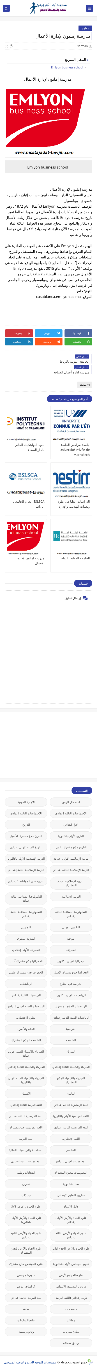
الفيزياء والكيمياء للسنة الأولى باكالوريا (26, 1080)
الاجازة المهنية (26, 802)
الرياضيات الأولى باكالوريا (71, 995)
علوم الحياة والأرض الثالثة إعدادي (70, 1235)
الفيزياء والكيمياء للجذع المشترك (71, 1080)
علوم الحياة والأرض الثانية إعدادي (26, 1235)
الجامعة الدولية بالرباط (75, 558)
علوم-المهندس (26, 1275)
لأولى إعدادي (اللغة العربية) (71, 1298)
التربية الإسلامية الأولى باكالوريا (26, 858)
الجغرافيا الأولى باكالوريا (71, 961)
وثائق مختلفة (71, 1343)
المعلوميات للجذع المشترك (71, 1172)
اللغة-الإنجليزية (71, 1139)
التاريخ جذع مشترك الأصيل (26, 836)
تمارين (26, 1184)
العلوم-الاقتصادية (26, 1018)
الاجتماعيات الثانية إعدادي (26, 813)
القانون (71, 1093)
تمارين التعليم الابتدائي (71, 1195)
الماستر (71, 1150)
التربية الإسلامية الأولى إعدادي (71, 858)
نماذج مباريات (71, 1332)
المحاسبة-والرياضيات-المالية (26, 1150)
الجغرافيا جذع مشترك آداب (26, 961)
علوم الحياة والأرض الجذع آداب (71, 1248)
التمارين (26, 927)
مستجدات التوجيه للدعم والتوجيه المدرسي (30, 1362)
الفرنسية (70, 1029)
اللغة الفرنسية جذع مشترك (26, 1127)
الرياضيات (26, 984)
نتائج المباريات (26, 1320)
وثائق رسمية (26, 1332)
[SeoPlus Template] (90, 1362)
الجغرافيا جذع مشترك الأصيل (71, 972)
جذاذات (26, 1195)
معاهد (85, 28)
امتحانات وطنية (26, 1172)
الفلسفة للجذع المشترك (26, 1040)
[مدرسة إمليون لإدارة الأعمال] (25, 539)
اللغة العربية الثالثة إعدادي (26, 1105)
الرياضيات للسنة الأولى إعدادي (26, 1006)
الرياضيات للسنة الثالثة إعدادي (71, 1018)
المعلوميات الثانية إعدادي (26, 1161)
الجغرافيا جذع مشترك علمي (26, 972)
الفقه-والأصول (26, 1029)
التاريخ (26, 825)
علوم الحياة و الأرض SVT (26, 1206)
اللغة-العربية (26, 1139)
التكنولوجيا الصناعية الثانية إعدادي (26, 914)
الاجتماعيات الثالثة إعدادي (71, 813)
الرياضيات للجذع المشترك (71, 1006)
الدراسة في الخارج (71, 984)
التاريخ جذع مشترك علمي (71, 847)
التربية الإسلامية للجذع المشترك (71, 883)
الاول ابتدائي (71, 825)
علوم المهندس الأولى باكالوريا (71, 1264)
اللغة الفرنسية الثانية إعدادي (71, 1127)
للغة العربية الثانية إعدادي (26, 1298)
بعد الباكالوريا (71, 1184)
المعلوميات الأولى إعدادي (70, 1161)
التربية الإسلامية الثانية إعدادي (26, 870)
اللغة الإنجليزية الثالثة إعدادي (71, 1105)
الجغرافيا (71, 950)
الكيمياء (26, 1093)
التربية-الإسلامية (71, 896)
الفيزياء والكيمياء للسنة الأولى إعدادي (26, 1053)
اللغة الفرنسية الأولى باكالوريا (71, 1116)
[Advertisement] (58, 745)
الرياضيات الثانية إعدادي (26, 995)
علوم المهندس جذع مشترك (26, 1264)
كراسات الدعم (26, 1286)
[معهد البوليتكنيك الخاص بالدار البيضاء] (25, 425)
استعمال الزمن (71, 802)
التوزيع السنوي (26, 938)
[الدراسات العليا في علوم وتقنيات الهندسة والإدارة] (71, 482)
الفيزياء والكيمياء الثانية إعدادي (26, 1067)
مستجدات (71, 1309)
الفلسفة (71, 1040)
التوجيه (71, 938)
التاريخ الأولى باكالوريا (71, 836)
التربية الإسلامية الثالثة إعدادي (71, 870)
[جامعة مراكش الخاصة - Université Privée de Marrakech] (71, 425)
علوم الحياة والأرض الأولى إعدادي (71, 1220)
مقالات (71, 1320)
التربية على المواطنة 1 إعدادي (26, 881)
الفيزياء (71, 1051)
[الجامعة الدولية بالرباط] (71, 539)
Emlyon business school (67, 67)
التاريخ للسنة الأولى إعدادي (26, 847)
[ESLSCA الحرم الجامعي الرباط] (25, 482)
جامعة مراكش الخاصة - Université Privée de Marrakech (74, 450)
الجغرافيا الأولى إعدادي (26, 950)
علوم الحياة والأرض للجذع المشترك (26, 1250)
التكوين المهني (71, 927)
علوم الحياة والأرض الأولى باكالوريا (26, 1220)
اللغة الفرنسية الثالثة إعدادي (26, 1116)
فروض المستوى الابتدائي (71, 1286)
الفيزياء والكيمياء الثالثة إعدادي (71, 1067)
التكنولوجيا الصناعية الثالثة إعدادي (26, 898)
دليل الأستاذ (71, 1206)
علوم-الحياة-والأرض (71, 1275)
